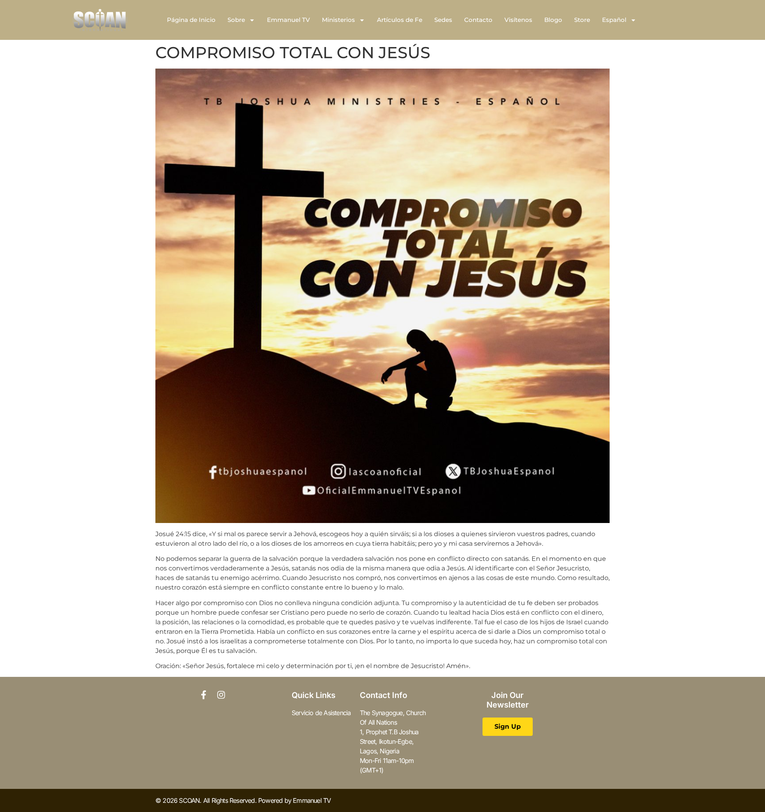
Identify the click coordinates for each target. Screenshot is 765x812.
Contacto (478, 20)
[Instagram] (221, 694)
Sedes (443, 20)
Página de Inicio (191, 20)
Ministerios (338, 20)
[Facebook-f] (203, 694)
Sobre (236, 20)
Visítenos (518, 20)
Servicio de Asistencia (321, 713)
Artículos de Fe (399, 20)
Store (582, 20)
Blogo (553, 20)
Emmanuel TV (288, 20)
